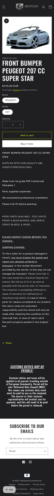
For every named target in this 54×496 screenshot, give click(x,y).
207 (7, 112)
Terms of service (20, 489)
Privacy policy (39, 484)
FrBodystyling (25, 481)
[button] (3, 7)
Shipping (16, 90)
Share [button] (9, 343)
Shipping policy (37, 489)
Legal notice (38, 494)
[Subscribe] (44, 451)
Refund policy (24, 484)
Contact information (21, 494)
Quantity (6, 119)
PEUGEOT (10, 100)
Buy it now (27, 143)
